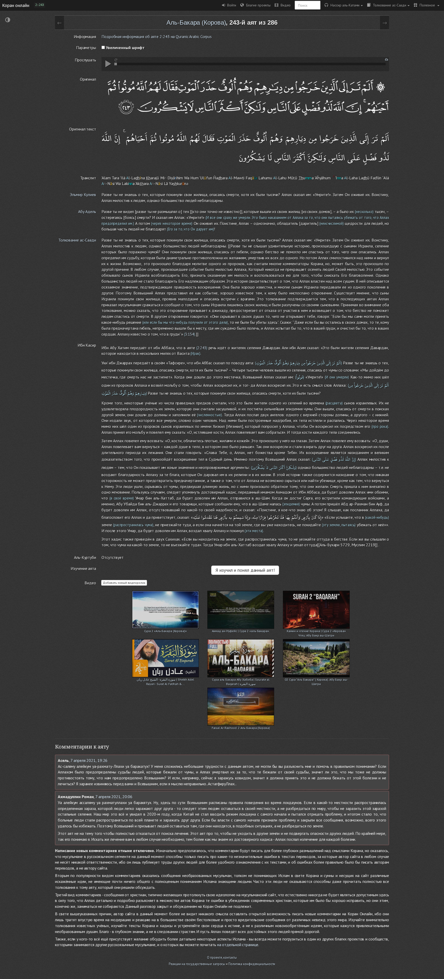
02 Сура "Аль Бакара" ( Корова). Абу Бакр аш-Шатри (316, 680)
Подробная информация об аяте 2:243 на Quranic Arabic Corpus (156, 36)
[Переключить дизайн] (7, 20)
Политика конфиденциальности (251, 964)
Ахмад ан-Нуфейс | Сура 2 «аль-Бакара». (241, 631)
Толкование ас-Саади (388, 5)
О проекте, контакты (222, 957)
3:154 (189, 334)
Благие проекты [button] (257, 5)
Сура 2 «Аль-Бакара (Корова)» (165, 631)
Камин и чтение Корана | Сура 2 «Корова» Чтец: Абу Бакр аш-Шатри (316, 631)
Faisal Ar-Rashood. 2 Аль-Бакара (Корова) (241, 728)
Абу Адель (87, 211)
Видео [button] (284, 5)
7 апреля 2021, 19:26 (88, 760)
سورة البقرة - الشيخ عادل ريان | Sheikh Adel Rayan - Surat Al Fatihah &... (165, 680)
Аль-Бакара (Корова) (196, 22)
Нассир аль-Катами (343, 5)
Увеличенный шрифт (125, 47)
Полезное (426, 5)
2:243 (201, 347)
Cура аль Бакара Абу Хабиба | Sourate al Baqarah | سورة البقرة (241, 680)
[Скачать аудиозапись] (386, 59)
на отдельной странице (237, 944)
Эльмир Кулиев (83, 194)
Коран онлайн (15, 5)
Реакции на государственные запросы (197, 964)
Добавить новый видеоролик (124, 583)
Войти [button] (230, 5)
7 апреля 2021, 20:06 (113, 796)
